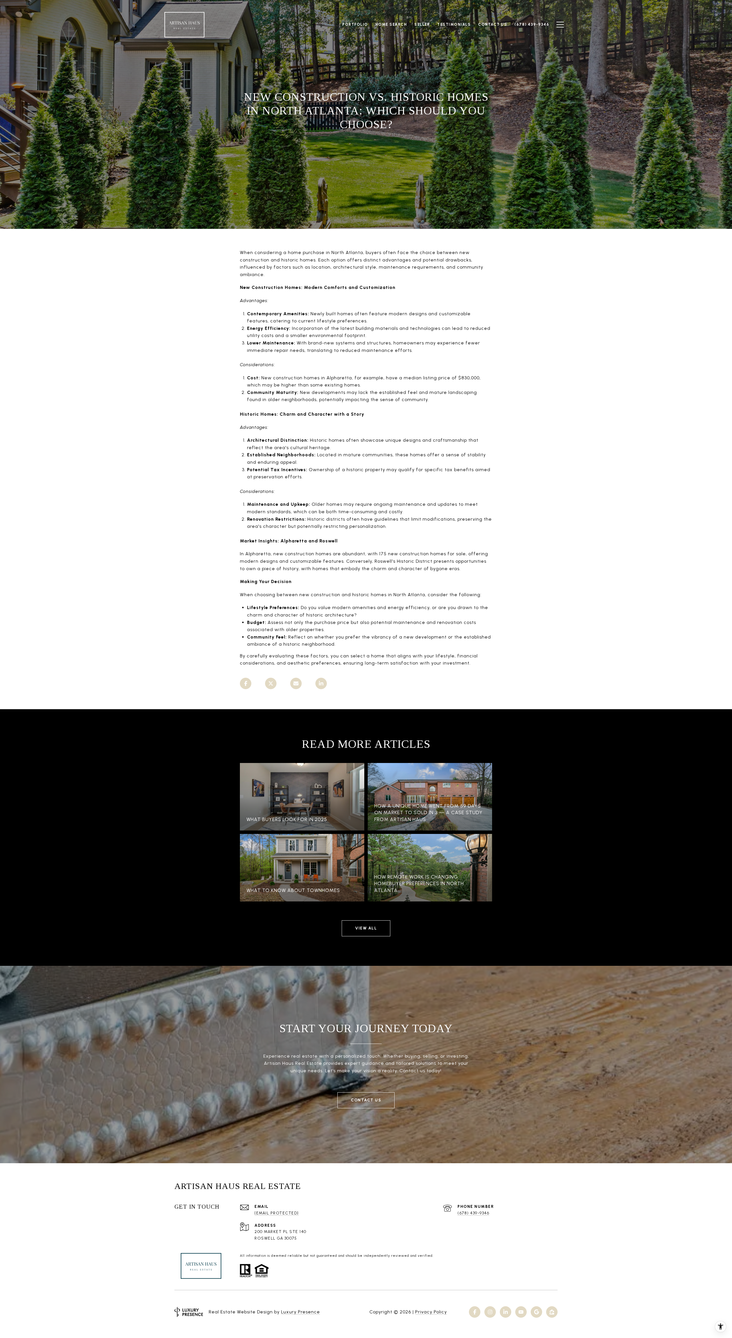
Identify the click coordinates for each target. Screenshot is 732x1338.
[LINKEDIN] (505, 1312)
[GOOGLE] (536, 1312)
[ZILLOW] (552, 1312)
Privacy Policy (431, 1312)
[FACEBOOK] (474, 1312)
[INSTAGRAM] (490, 1312)
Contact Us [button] (366, 1100)
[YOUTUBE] (521, 1312)
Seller (422, 24)
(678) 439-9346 (473, 1213)
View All (366, 928)
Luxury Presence (300, 1312)
